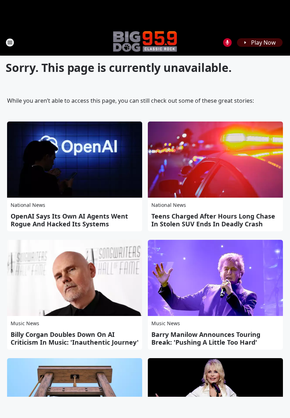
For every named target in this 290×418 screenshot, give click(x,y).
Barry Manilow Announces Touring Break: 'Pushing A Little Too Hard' (205, 338)
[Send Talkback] (227, 42)
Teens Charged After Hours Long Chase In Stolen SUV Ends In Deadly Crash (213, 220)
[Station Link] (145, 42)
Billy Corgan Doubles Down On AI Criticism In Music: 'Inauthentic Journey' (75, 338)
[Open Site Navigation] (10, 42)
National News (28, 205)
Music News (25, 323)
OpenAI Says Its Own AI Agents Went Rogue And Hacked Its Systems (69, 220)
